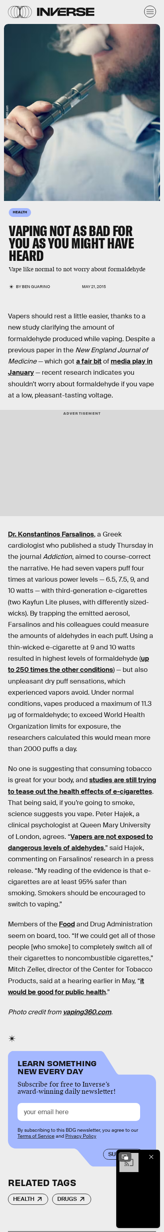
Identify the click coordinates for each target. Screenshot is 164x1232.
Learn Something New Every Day (57, 1066)
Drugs (67, 1198)
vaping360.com (7, 116)
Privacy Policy (80, 1136)
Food (67, 924)
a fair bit (89, 361)
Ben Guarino (36, 286)
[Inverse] (66, 12)
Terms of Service (36, 1136)
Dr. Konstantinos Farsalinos (51, 534)
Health (23, 1198)
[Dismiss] (151, 1157)
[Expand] (125, 1157)
